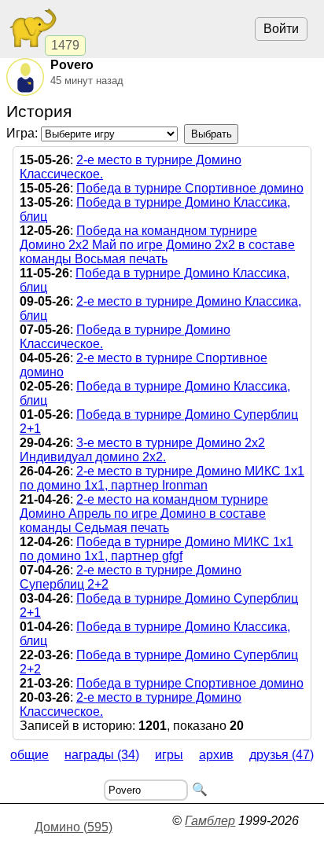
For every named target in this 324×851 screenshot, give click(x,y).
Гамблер (210, 820)
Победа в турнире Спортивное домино (190, 188)
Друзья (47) (281, 754)
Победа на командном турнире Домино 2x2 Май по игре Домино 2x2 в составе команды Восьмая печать (157, 245)
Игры (169, 754)
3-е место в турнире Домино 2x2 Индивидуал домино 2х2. (142, 450)
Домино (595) (73, 827)
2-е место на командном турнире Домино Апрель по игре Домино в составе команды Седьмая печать (144, 513)
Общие (29, 754)
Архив (216, 754)
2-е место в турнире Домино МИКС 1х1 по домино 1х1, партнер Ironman (162, 478)
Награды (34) (101, 754)
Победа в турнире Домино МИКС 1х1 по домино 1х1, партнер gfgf (156, 549)
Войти (281, 28)
